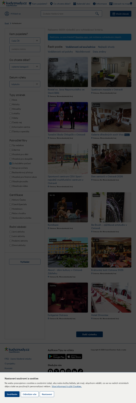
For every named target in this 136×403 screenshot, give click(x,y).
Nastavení (47, 394)
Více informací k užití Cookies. (67, 386)
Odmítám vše (29, 394)
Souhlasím (12, 394)
